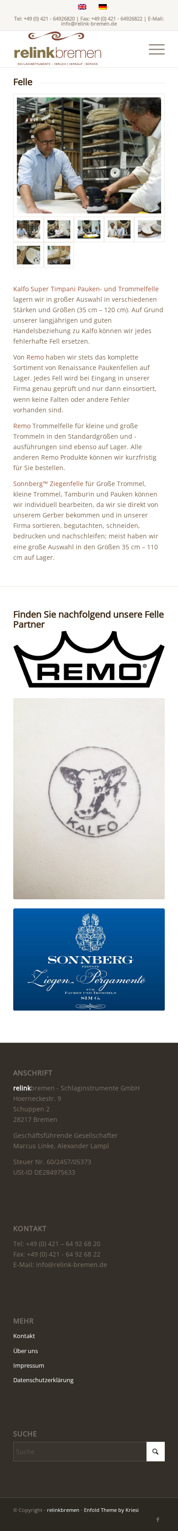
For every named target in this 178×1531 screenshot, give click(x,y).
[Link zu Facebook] (158, 1519)
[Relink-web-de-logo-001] (73, 49)
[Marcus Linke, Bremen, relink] (89, 155)
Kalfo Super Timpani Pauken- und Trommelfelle (86, 288)
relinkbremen (63, 1509)
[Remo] (89, 659)
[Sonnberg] (89, 959)
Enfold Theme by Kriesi (111, 1509)
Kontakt (24, 1336)
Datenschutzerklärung (43, 1380)
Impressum (28, 1365)
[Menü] (152, 49)
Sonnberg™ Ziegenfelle (48, 483)
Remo (35, 357)
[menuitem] (152, 49)
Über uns (25, 1351)
